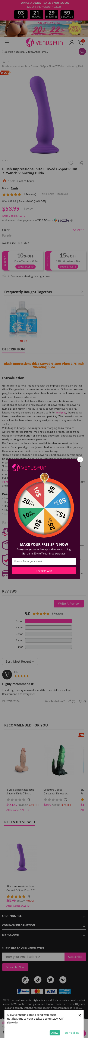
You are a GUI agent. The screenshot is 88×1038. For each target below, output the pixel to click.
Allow (54, 1033)
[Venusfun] (29, 467)
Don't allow (72, 1033)
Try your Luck (44, 570)
